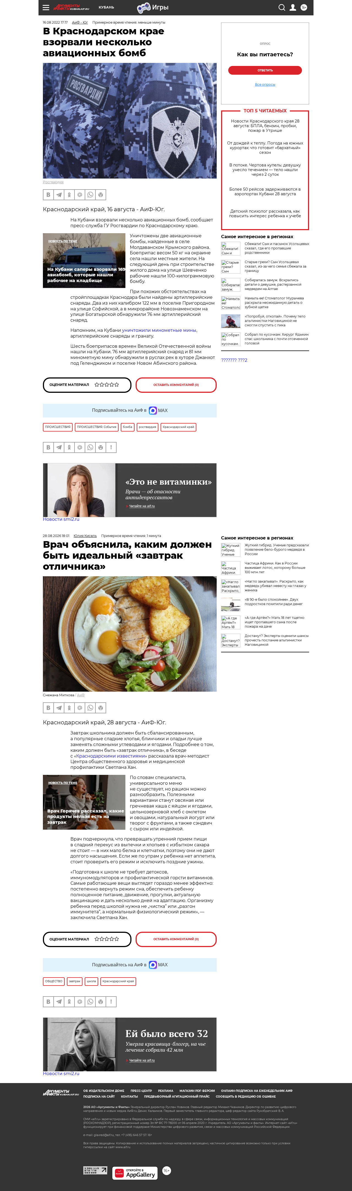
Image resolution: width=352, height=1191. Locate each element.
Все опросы (265, 84)
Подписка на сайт (99, 1096)
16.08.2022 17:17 (55, 22)
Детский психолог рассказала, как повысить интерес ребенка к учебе (265, 213)
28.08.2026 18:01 (56, 536)
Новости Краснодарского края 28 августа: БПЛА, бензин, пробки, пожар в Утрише (265, 126)
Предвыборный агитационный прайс (177, 1096)
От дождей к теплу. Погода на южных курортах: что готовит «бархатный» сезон (265, 148)
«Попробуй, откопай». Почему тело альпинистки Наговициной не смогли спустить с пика (275, 320)
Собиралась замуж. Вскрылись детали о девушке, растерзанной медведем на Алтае (273, 284)
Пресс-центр (141, 1091)
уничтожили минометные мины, (159, 330)
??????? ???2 (234, 360)
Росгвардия (53, 182)
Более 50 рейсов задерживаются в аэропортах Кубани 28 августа (265, 191)
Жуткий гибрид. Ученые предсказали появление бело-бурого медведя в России (277, 549)
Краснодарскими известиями (110, 756)
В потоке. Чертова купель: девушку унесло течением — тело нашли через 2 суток (265, 170)
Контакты (129, 1096)
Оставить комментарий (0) (176, 385)
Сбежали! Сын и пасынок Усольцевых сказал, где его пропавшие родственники (277, 248)
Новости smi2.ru (61, 519)
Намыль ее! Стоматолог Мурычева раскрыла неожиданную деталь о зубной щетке (274, 302)
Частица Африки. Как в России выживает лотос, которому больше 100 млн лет (275, 567)
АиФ (81, 695)
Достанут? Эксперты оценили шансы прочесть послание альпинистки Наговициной (277, 640)
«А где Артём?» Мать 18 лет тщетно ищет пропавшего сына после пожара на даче (274, 622)
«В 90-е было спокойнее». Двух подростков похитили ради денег (274, 601)
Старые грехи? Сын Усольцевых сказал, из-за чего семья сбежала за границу (275, 266)
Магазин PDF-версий (197, 1091)
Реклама (165, 1091)
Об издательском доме (103, 1091)
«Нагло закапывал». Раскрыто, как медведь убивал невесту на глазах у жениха (275, 585)
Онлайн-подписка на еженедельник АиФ (257, 1091)
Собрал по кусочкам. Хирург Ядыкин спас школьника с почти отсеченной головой (277, 338)
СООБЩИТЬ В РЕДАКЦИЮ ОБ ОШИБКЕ (246, 1096)
